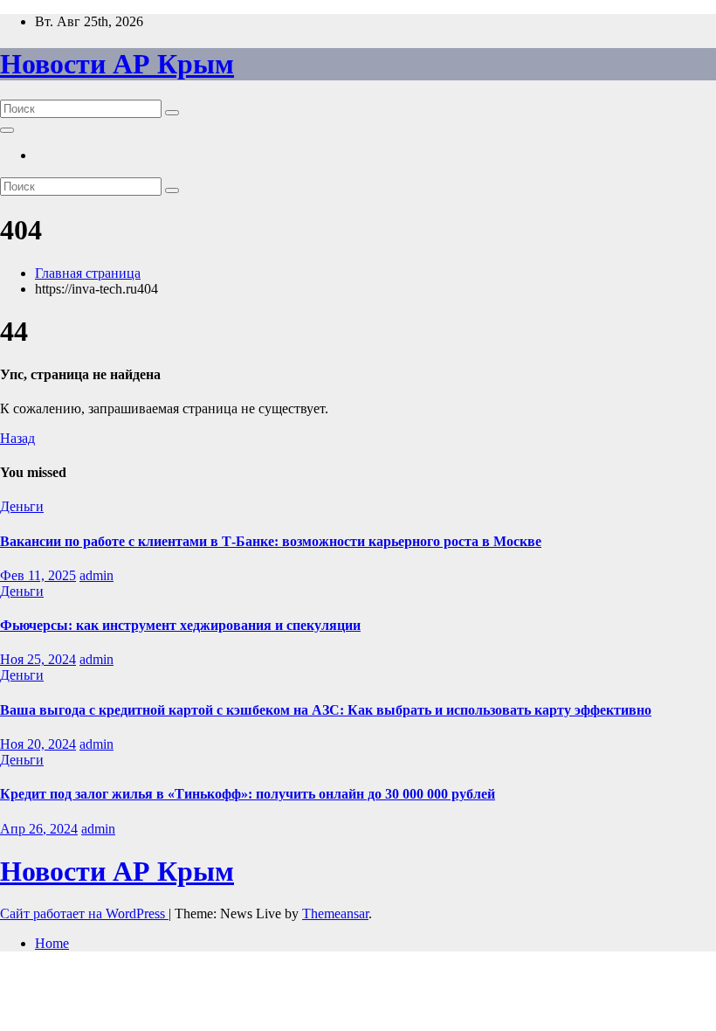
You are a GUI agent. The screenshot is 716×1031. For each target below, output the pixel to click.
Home (52, 943)
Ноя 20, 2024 (38, 744)
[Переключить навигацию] (7, 130)
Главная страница (88, 273)
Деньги (22, 506)
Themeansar (335, 913)
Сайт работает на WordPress (84, 913)
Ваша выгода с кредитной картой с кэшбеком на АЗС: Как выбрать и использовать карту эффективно (325, 709)
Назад (17, 438)
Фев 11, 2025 (38, 575)
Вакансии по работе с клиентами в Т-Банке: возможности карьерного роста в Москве (270, 541)
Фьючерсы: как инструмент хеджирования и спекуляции (180, 625)
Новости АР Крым (117, 64)
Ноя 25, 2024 (38, 659)
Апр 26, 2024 (39, 828)
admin (96, 575)
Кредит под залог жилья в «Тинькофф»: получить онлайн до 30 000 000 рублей (247, 793)
